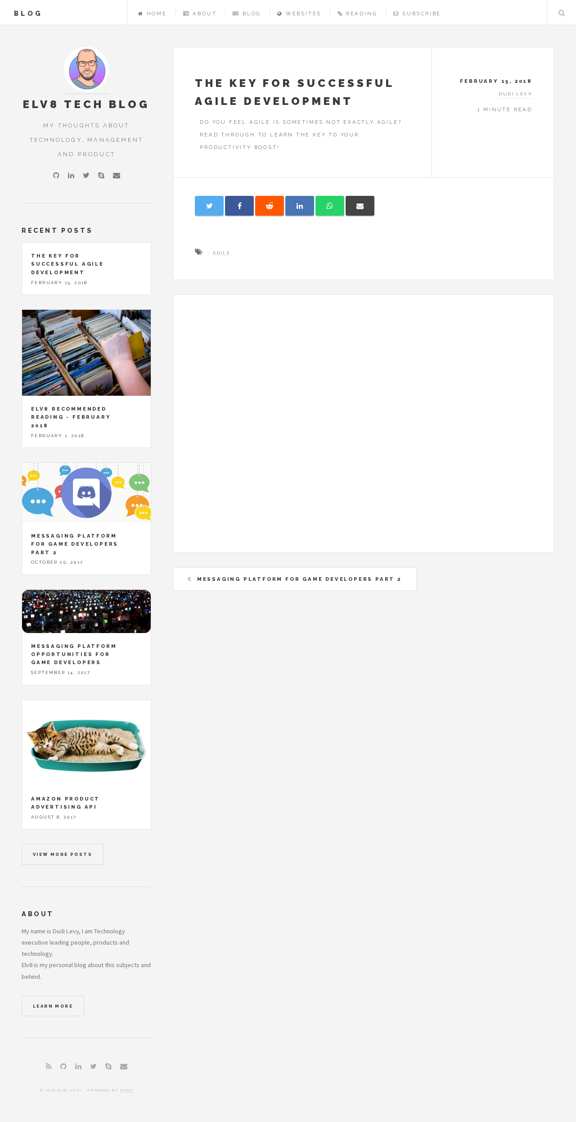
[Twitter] (86, 175)
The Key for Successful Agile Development (67, 264)
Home (157, 13)
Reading (361, 13)
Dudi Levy (515, 93)
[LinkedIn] (71, 175)
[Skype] (101, 175)
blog (28, 13)
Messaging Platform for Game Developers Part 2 (299, 579)
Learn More (53, 1006)
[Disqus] (363, 429)
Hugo (126, 1090)
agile (221, 252)
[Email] (116, 175)
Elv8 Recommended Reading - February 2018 (71, 417)
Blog (252, 13)
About (204, 13)
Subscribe (421, 13)
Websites (303, 13)
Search (561, 12)
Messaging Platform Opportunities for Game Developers (74, 654)
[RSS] (49, 1066)
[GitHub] (56, 175)
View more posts (62, 854)
